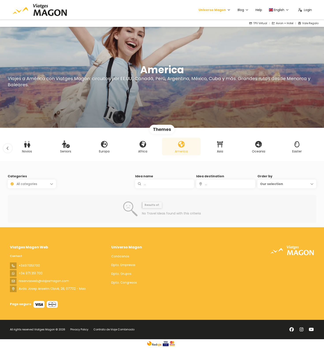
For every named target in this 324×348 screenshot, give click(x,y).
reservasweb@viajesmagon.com (44, 281)
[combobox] (225, 183)
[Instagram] (301, 329)
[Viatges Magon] (292, 250)
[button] (7, 148)
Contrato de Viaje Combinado (113, 329)
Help (258, 10)
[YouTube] (311, 329)
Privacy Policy (79, 329)
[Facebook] (291, 329)
